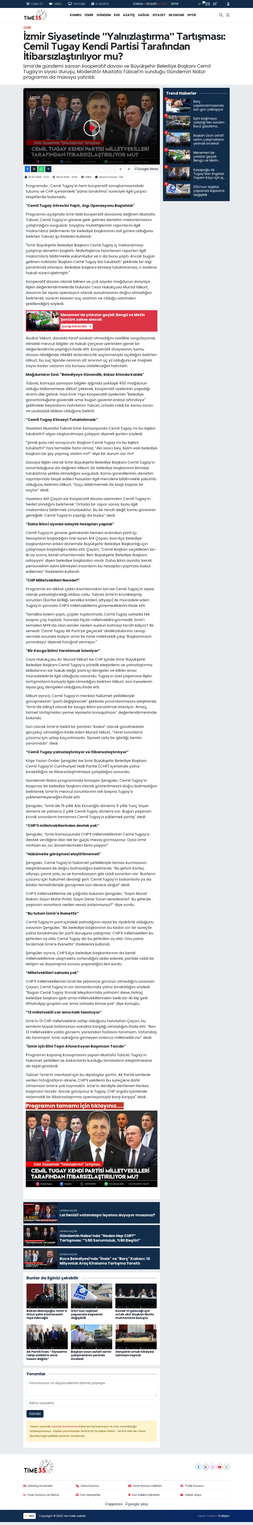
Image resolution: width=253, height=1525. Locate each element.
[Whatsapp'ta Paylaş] (41, 169)
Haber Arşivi (193, 1495)
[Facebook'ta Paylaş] (27, 169)
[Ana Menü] (228, 15)
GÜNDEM (103, 15)
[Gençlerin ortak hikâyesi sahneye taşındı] (136, 1336)
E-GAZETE (102, 4)
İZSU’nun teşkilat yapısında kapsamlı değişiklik (87, 1314)
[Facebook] (198, 1467)
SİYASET (159, 15)
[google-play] (136, 1504)
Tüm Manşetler (90, 1495)
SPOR (191, 15)
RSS (31, 1516)
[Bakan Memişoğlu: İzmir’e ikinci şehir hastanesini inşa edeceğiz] (47, 1296)
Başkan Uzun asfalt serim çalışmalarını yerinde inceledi (91, 1355)
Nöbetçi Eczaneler (40, 1486)
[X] (205, 1467)
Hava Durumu (90, 1486)
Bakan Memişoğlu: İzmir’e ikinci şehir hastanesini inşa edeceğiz (46, 1314)
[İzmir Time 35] (35, 14)
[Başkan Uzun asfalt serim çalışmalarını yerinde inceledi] (91, 1336)
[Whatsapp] (227, 1467)
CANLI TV (37, 4)
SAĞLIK (143, 15)
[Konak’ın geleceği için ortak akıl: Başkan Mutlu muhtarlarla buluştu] (136, 1296)
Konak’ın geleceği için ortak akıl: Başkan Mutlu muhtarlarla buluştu (134, 1314)
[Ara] (221, 15)
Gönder (35, 1414)
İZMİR (89, 15)
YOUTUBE (79, 4)
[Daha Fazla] (48, 169)
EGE (117, 15)
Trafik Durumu (194, 1486)
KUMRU (75, 15)
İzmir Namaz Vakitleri (147, 1486)
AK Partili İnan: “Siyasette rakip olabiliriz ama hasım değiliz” (46, 1355)
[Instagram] (212, 1467)
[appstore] (114, 1504)
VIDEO (58, 4)
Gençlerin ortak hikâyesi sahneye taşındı (134, 1353)
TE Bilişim (224, 1516)
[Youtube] (220, 1467)
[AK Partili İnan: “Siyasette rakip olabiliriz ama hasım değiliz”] (47, 1336)
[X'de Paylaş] (34, 169)
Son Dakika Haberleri (146, 1495)
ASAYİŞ (129, 15)
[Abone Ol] (146, 169)
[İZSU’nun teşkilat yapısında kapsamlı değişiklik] (91, 1296)
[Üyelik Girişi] (227, 4)
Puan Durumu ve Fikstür (43, 1495)
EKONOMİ (176, 15)
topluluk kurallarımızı (65, 1426)
